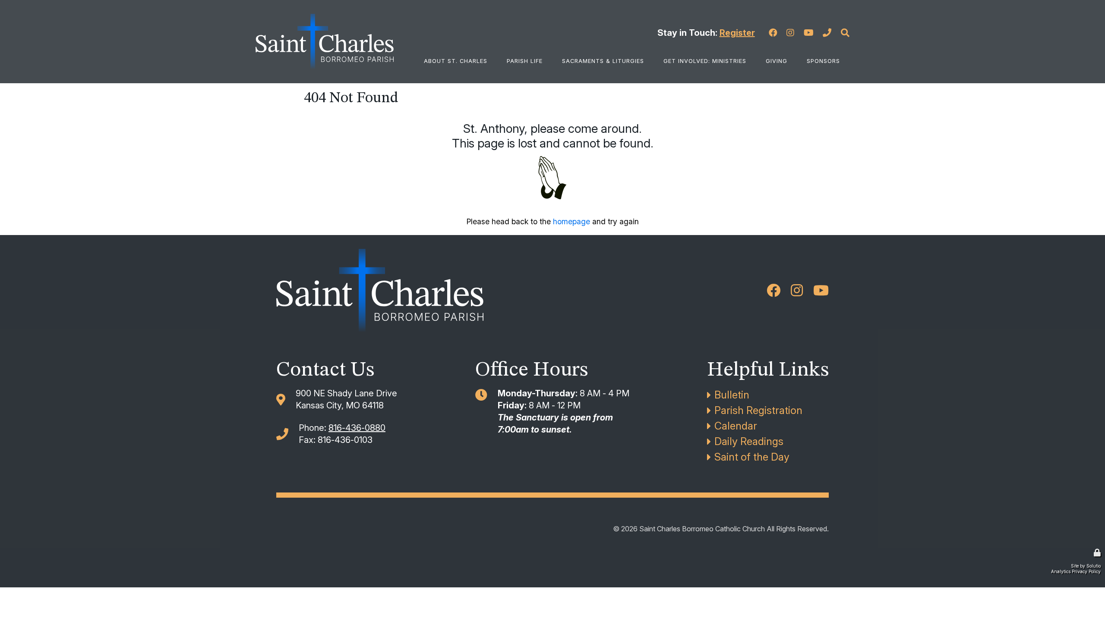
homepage (571, 221)
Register (737, 33)
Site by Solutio (1086, 565)
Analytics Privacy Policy (1076, 571)
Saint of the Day (751, 457)
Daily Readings (748, 441)
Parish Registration (758, 410)
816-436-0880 (356, 428)
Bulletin (731, 395)
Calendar (735, 426)
